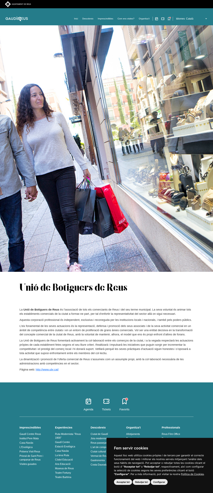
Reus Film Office (171, 434)
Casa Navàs (26, 442)
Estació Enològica (65, 446)
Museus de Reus (64, 468)
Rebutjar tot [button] (141, 482)
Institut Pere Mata (29, 438)
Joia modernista (99, 438)
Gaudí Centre (62, 442)
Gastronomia (98, 460)
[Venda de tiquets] (163, 19)
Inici (76, 18)
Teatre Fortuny (63, 472)
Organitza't (144, 18)
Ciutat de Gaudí (99, 434)
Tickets (106, 409)
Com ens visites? (126, 18)
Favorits (124, 409)
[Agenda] (156, 19)
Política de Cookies (192, 474)
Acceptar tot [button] (123, 482)
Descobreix (87, 18)
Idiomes (180, 18)
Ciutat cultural (98, 451)
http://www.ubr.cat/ (47, 369)
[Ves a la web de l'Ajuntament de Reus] (18, 4)
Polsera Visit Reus (29, 451)
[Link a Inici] (17, 18)
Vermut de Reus (99, 456)
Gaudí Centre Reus (30, 434)
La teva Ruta (62, 455)
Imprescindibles (105, 18)
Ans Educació (62, 464)
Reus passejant (99, 442)
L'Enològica (26, 447)
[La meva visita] (169, 19)
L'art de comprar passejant (105, 447)
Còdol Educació (64, 459)
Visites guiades (27, 464)
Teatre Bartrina (63, 477)
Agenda (88, 409)
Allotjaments (133, 434)
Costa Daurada (99, 464)
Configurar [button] (159, 482)
